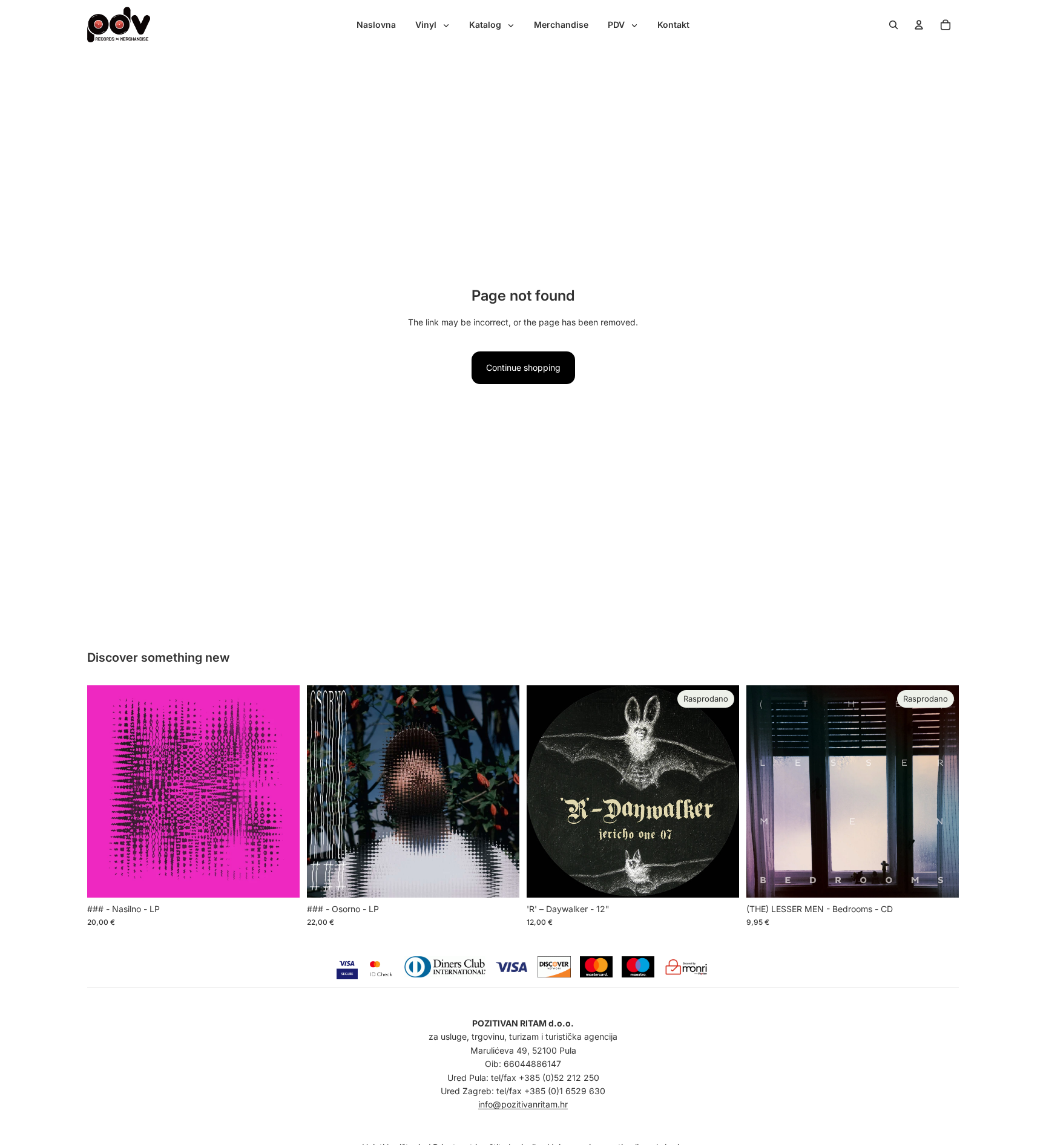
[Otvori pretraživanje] (893, 24)
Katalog (486, 24)
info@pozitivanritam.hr (523, 1104)
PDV (617, 24)
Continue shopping (523, 367)
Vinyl (427, 24)
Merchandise (561, 24)
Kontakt (673, 24)
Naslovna (376, 24)
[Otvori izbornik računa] (919, 24)
